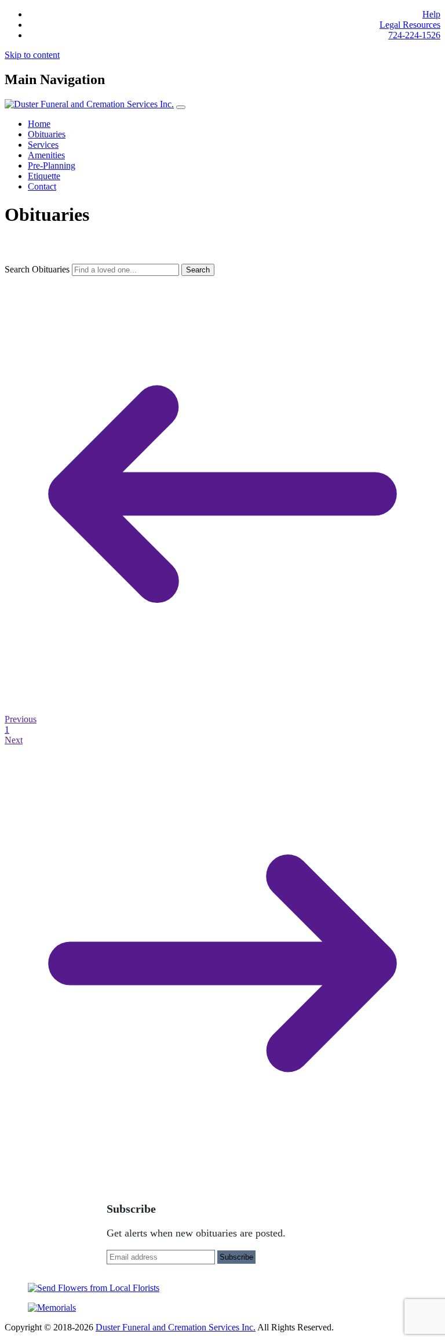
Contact (42, 186)
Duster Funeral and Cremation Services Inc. (176, 1327)
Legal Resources (410, 25)
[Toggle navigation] (180, 107)
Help (431, 14)
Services (43, 145)
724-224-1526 (414, 35)
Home (39, 124)
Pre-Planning (51, 165)
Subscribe (236, 1257)
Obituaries (46, 134)
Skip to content (32, 55)
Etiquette (44, 176)
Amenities (46, 155)
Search (198, 270)
